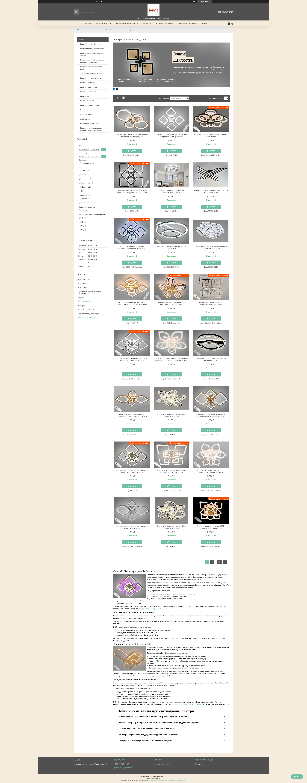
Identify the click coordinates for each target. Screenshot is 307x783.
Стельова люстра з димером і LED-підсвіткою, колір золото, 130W (211, 527)
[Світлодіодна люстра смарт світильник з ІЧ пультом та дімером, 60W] (172, 119)
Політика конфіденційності (177, 781)
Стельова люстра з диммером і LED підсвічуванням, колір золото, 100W (210, 415)
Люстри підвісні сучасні (89, 105)
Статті (204, 23)
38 (219, 562)
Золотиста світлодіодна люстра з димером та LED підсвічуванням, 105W (132, 415)
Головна (88, 23)
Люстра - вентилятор (88, 110)
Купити (133, 150)
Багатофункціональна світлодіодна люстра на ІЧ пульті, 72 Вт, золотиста (132, 303)
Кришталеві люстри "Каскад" (91, 73)
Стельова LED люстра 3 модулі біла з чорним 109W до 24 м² (171, 527)
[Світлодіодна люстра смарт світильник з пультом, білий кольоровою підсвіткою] (172, 343)
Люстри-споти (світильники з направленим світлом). (92, 61)
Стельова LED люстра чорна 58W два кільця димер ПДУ (211, 359)
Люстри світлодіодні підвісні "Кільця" (91, 54)
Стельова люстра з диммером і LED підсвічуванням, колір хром (171, 303)
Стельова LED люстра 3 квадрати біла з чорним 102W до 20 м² (211, 247)
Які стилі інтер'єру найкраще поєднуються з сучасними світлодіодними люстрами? (159, 723)
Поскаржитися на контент (158, 781)
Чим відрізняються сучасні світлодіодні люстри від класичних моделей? (154, 717)
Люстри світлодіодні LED (98, 30)
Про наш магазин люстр (126, 23)
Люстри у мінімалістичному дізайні (91, 68)
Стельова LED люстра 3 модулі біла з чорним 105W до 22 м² (171, 415)
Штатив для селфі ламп (89, 123)
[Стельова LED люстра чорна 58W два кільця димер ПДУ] (211, 343)
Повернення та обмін (187, 23)
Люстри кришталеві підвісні (91, 78)
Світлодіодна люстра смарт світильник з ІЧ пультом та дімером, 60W (171, 135)
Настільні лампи (86, 114)
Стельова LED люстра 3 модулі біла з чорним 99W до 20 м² (171, 191)
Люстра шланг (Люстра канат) (92, 48)
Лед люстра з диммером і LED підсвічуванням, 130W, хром (211, 303)
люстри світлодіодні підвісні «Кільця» (186, 704)
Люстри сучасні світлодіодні (91, 44)
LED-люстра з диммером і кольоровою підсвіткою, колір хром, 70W (132, 135)
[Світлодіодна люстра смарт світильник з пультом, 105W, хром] (132, 510)
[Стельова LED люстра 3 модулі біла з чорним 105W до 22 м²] (172, 399)
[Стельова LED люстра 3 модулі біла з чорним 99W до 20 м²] (172, 175)
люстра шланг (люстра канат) (150, 609)
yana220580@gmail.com (89, 317)
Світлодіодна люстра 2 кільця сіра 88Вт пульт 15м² (171, 247)
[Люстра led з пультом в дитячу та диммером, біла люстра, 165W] (211, 455)
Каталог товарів (103, 23)
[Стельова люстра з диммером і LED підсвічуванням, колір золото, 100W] (211, 399)
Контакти (146, 23)
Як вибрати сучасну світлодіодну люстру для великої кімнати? (149, 735)
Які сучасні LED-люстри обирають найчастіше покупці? (145, 741)
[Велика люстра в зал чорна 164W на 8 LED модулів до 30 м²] (211, 175)
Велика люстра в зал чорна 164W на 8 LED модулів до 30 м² (211, 191)
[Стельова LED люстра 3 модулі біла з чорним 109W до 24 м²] (172, 510)
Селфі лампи (85, 119)
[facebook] (114, 90)
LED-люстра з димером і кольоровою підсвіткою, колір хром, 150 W (132, 359)
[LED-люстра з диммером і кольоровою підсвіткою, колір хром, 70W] (132, 119)
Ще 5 (82, 191)
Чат (298, 777)
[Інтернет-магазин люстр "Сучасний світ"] (153, 10)
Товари (84, 30)
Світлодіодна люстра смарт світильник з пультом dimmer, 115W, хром (132, 471)
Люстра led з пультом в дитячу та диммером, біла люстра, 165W (210, 471)
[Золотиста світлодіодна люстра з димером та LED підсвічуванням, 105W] (132, 399)
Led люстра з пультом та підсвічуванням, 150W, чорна (211, 135)
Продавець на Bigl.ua (153, 778)
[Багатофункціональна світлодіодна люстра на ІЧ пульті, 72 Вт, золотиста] (132, 287)
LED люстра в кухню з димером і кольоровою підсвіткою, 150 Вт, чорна (132, 247)
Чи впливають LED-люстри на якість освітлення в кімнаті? (147, 729)
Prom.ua (164, 776)
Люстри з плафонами (88, 87)
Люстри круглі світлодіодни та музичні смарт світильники (92, 129)
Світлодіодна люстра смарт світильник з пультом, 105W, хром (132, 527)
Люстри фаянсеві (87, 101)
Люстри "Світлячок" (88, 82)
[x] (117, 90)
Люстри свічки (86, 96)
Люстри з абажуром (88, 92)
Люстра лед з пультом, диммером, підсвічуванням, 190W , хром (171, 471)
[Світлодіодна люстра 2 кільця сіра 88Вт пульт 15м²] (172, 231)
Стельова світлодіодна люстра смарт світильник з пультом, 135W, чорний (132, 191)
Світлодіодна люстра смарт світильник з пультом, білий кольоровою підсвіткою (171, 359)
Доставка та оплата (163, 23)
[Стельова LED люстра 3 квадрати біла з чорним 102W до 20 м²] (211, 231)
